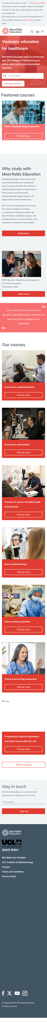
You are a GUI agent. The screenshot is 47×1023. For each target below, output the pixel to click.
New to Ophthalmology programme (22, 126)
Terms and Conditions (13, 872)
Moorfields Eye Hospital (13, 858)
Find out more (23, 136)
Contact (6, 867)
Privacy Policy (9, 876)
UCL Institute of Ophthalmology (17, 862)
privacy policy (28, 20)
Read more (23, 233)
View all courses (12, 83)
